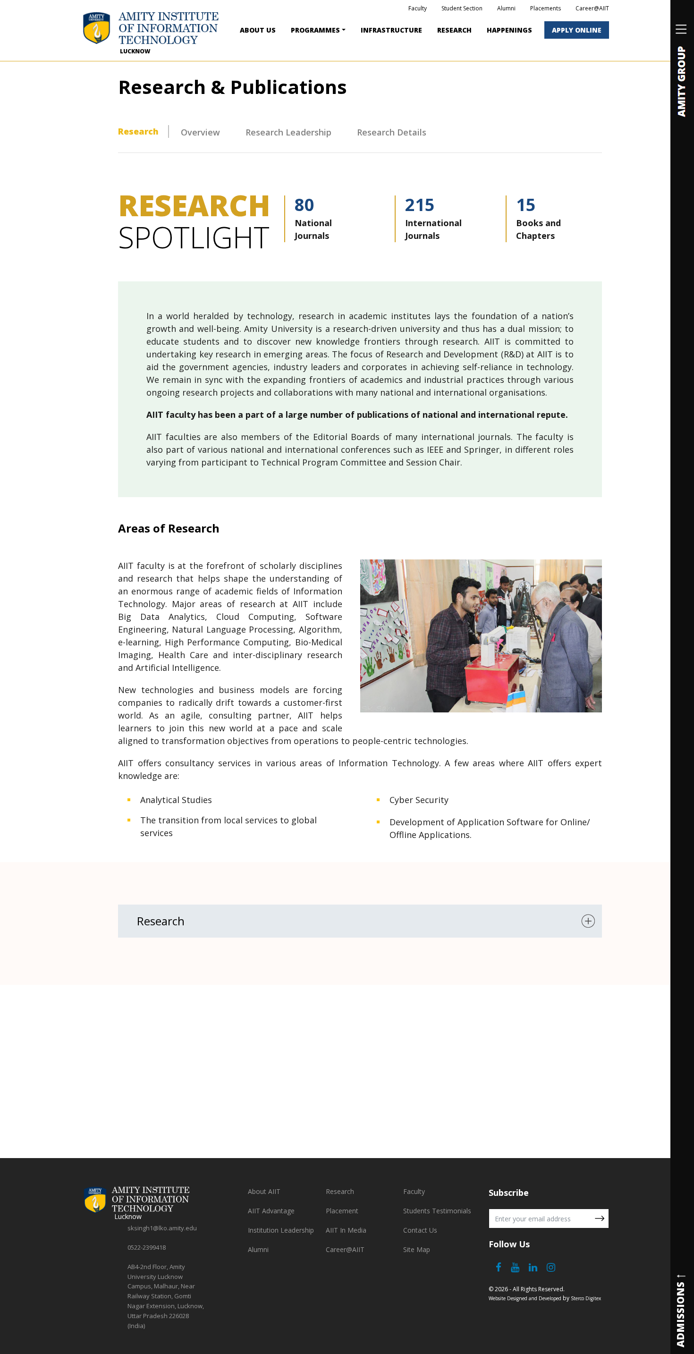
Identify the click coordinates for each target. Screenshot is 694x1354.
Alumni (506, 8)
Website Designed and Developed (525, 1298)
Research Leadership (288, 132)
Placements (545, 8)
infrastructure (391, 29)
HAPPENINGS (509, 29)
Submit (599, 1218)
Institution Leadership (281, 1230)
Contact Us (420, 1230)
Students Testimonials (437, 1210)
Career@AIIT (592, 8)
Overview (200, 132)
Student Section (461, 8)
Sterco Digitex (586, 1298)
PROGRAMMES (315, 29)
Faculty (417, 8)
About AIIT (264, 1191)
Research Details (391, 132)
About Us (258, 29)
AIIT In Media (346, 1230)
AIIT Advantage (271, 1210)
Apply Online (576, 29)
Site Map (416, 1249)
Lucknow (135, 51)
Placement (342, 1210)
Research (454, 29)
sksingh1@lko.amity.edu (162, 1228)
